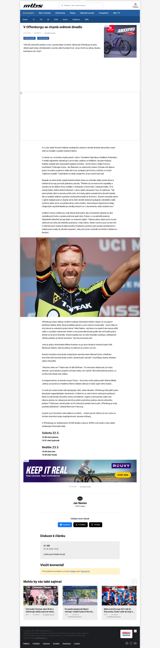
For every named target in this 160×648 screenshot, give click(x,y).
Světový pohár (29, 38)
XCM (56, 19)
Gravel (65, 19)
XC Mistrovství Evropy (75, 616)
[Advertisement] (80, 75)
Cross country (43, 38)
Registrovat (85, 571)
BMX (87, 19)
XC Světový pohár (49, 33)
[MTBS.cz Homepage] (33, 5)
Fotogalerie (103, 13)
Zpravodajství (28, 13)
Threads (97, 525)
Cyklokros (76, 19)
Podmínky (36, 644)
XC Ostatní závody (48, 614)
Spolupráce (67, 644)
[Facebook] (126, 643)
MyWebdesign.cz (41, 638)
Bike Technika (45, 13)
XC (34, 19)
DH (41, 19)
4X (48, 19)
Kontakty (56, 644)
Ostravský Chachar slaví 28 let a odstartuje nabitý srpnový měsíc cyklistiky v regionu (40, 610)
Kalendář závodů (87, 13)
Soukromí (46, 644)
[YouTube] (135, 643)
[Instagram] (131, 643)
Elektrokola (60, 13)
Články (72, 13)
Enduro (25, 19)
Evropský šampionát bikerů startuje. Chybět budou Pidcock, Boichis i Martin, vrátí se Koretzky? (80, 610)
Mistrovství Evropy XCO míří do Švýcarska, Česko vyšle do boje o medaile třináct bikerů (118, 610)
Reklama (26, 644)
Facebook (66, 525)
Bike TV (116, 13)
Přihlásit (73, 571)
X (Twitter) (82, 525)
